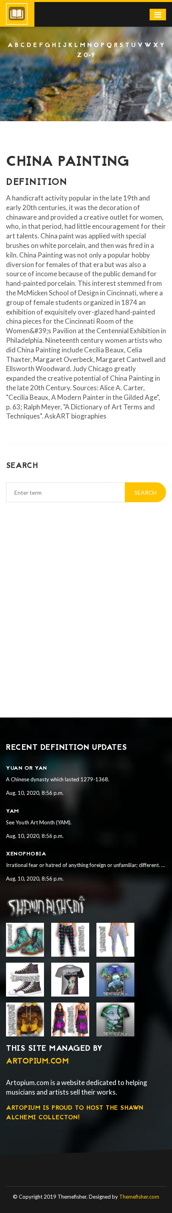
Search (145, 492)
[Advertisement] (86, 82)
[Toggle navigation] (158, 14)
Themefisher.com (139, 1196)
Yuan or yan (26, 768)
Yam (12, 811)
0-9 (89, 55)
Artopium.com (37, 1062)
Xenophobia (26, 854)
